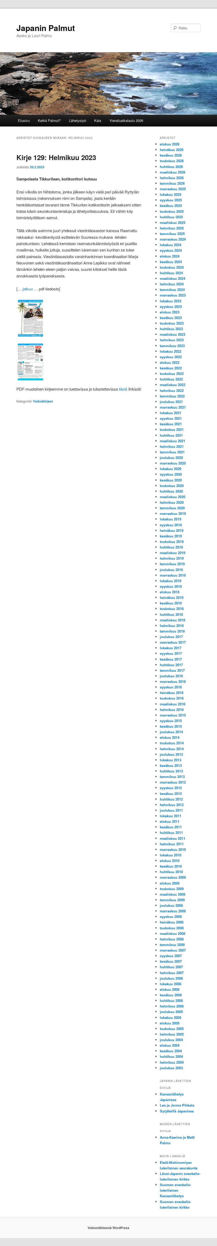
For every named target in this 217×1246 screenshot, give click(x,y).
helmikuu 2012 (172, 804)
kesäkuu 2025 (171, 205)
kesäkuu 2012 (171, 793)
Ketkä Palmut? (49, 120)
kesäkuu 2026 (171, 155)
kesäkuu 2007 (171, 961)
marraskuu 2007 (173, 950)
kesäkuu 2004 (171, 1050)
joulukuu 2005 (171, 1011)
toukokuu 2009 (172, 888)
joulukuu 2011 (171, 810)
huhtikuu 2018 (171, 614)
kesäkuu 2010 (171, 866)
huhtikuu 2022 (171, 379)
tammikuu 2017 (172, 670)
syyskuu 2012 (171, 787)
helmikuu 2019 (172, 558)
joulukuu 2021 (171, 401)
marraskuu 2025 (173, 188)
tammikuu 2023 (172, 345)
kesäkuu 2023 (171, 317)
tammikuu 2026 (172, 183)
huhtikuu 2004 (171, 1056)
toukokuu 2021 (172, 429)
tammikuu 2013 (172, 776)
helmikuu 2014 (172, 748)
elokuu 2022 (169, 362)
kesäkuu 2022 (171, 367)
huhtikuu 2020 (171, 491)
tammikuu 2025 (172, 233)
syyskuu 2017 (171, 653)
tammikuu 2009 (172, 899)
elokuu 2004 (169, 1045)
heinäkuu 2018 (171, 597)
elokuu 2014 (169, 737)
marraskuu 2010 (173, 849)
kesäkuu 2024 (171, 261)
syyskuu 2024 (171, 250)
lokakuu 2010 (170, 855)
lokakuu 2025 (170, 194)
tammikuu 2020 (172, 507)
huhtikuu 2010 (171, 871)
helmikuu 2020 (172, 502)
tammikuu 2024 (172, 289)
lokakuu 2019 (170, 519)
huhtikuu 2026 (171, 166)
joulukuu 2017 (171, 636)
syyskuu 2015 (171, 720)
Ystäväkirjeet (43, 401)
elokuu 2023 (169, 312)
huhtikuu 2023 (171, 328)
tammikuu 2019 (172, 563)
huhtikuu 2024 (171, 272)
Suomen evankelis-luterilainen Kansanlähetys (175, 1190)
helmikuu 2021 (172, 446)
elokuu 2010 (169, 860)
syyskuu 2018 (171, 586)
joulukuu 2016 (171, 675)
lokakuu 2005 (170, 1017)
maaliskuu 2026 (172, 172)
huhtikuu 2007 (171, 966)
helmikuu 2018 (172, 625)
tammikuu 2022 (172, 396)
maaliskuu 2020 (172, 496)
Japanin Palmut (45, 27)
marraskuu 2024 (173, 239)
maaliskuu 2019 (172, 552)
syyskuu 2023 (171, 306)
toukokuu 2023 (172, 323)
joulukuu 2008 (171, 905)
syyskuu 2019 (171, 524)
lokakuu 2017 (170, 647)
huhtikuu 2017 (171, 664)
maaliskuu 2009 (172, 894)
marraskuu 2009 (173, 877)
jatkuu (27, 288)
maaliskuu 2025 (172, 222)
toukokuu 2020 (172, 485)
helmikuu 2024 (172, 283)
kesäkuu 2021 (171, 423)
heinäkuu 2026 (171, 149)
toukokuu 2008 (172, 927)
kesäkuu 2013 (171, 765)
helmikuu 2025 (172, 228)
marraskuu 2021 (173, 407)
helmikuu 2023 (172, 339)
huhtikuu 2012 (171, 799)
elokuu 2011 (169, 821)
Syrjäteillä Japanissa (177, 1111)
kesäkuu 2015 (171, 726)
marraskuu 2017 (173, 642)
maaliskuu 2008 (172, 933)
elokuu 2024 (169, 256)
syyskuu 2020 (171, 474)
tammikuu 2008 (172, 944)
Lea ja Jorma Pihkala (177, 1105)
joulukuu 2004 (171, 1039)
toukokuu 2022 (172, 373)
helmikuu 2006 (172, 1006)
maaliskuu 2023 (172, 334)
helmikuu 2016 (172, 709)
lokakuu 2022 (170, 351)
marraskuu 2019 (173, 513)
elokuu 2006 (169, 989)
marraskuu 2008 (173, 910)
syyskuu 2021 (171, 418)
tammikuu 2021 (172, 451)
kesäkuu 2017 (171, 659)
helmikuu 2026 (172, 177)
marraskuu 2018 (173, 575)
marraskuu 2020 (173, 463)
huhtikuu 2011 (171, 832)
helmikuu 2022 (172, 390)
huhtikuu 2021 (171, 435)
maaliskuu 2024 (172, 278)
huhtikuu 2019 (171, 547)
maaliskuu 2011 (172, 838)
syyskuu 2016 (171, 687)
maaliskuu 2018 (172, 619)
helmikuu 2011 (172, 843)
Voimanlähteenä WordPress (108, 1227)
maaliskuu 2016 (172, 703)
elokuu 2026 (169, 144)
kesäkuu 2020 (171, 480)
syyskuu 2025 (171, 199)
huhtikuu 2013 (171, 771)
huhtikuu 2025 (171, 216)
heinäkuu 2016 (171, 692)
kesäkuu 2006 (171, 994)
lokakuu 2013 (170, 759)
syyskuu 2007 (171, 955)
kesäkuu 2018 (171, 603)
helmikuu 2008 (172, 939)
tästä (123, 389)
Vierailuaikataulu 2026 (126, 120)
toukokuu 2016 (172, 698)
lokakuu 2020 (170, 468)
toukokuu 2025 (172, 211)
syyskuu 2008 (171, 916)
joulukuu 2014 (171, 731)
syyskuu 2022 (171, 356)
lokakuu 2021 (170, 412)
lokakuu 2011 (170, 815)
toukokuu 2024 (172, 267)
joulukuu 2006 (171, 978)
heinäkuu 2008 (171, 922)
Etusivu (24, 120)
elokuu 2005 (169, 1023)
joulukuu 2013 (171, 754)
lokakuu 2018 (170, 580)
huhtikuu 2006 (171, 1000)
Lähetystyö (77, 120)
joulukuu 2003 (171, 1067)
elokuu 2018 (169, 591)
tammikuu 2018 (172, 631)
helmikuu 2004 (172, 1062)
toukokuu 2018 (172, 608)
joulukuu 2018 (171, 569)
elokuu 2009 (169, 883)
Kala (97, 120)
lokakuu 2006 (170, 983)
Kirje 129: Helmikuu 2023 (56, 157)
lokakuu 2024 (170, 244)
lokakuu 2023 (170, 300)
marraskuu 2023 (173, 295)
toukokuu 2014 (172, 742)
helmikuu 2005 (172, 1034)
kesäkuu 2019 (171, 535)
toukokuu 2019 (172, 541)
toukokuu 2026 (172, 160)
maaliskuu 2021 (172, 440)
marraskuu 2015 (173, 715)
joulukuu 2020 (171, 457)
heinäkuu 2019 (171, 530)
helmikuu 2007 (172, 972)
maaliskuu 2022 (172, 384)
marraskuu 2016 (173, 681)
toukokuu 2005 (172, 1028)
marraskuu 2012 (173, 782)
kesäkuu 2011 (171, 826)
